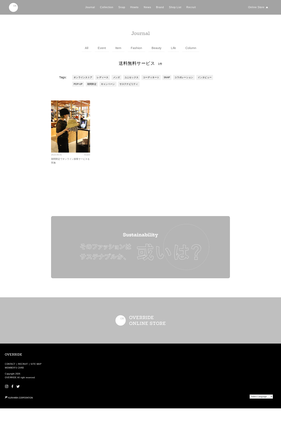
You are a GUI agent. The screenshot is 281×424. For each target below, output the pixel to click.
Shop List (175, 7)
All (86, 48)
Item (118, 48)
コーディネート (151, 77)
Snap (121, 7)
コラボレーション (183, 77)
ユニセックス (132, 77)
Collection (106, 7)
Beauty (156, 48)
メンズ (116, 77)
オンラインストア (83, 77)
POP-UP (78, 84)
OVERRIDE (11, 377)
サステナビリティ (129, 84)
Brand (160, 7)
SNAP (167, 77)
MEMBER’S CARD (14, 368)
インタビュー (205, 77)
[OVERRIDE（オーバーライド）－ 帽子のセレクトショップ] (13, 7)
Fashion (136, 48)
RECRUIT (23, 364)
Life (173, 48)
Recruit (191, 7)
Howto (134, 7)
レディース (102, 77)
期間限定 (91, 84)
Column (190, 48)
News (147, 7)
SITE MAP (36, 364)
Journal (90, 7)
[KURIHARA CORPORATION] (19, 397)
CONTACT (10, 364)
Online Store (256, 7)
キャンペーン (108, 84)
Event (102, 48)
